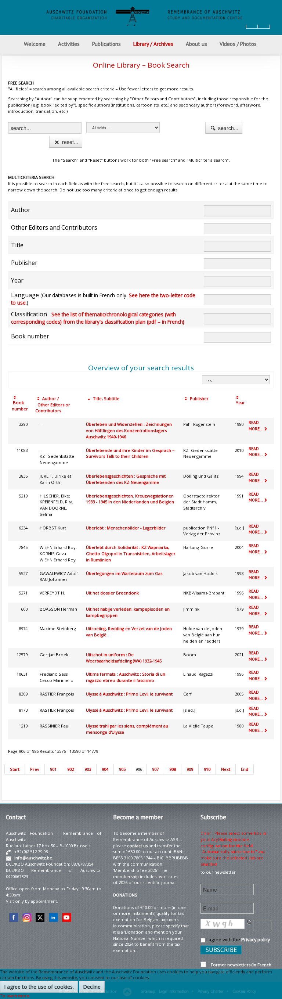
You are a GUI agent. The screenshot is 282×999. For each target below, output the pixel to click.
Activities (69, 43)
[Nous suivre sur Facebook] (13, 917)
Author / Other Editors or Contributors (52, 405)
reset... (69, 141)
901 (53, 769)
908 (172, 769)
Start (14, 769)
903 (87, 769)
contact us (137, 845)
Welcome (35, 43)
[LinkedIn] (53, 917)
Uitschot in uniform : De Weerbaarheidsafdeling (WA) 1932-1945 (124, 658)
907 (155, 769)
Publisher (199, 398)
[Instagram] (26, 917)
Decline (92, 986)
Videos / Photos (238, 43)
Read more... (256, 425)
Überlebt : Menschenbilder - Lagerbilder (126, 528)
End (244, 769)
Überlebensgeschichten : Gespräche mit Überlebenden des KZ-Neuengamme (126, 479)
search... (227, 128)
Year (240, 402)
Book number (20, 406)
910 (207, 769)
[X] (40, 917)
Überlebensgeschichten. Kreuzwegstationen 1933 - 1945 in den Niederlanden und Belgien (130, 499)
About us (196, 43)
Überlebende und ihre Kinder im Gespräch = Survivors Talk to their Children (130, 453)
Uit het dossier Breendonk (112, 593)
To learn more (14, 995)
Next (225, 769)
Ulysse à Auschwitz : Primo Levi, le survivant (129, 694)
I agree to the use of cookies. (39, 986)
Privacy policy (255, 939)
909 (190, 769)
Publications (106, 43)
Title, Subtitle (105, 398)
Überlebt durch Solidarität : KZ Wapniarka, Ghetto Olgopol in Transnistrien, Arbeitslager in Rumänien (131, 554)
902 (70, 769)
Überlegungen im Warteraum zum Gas (124, 573)
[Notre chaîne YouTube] (66, 917)
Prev (34, 769)
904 (105, 769)
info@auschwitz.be (33, 857)
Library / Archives (153, 43)
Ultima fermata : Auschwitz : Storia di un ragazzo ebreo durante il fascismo (125, 677)
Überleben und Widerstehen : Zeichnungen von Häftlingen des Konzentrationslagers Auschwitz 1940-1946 (129, 430)
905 (122, 769)
